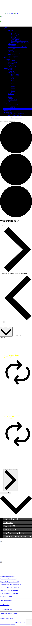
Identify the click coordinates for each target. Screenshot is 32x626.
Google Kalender (11, 519)
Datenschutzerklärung (6, 600)
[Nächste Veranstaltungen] (4, 322)
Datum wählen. (17, 335)
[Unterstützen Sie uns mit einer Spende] (10, 565)
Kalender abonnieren (6, 493)
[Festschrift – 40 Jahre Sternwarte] (9, 593)
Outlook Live (9, 529)
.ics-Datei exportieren (13, 533)
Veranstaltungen (11, 225)
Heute (3, 325)
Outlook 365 (9, 526)
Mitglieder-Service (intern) (7, 618)
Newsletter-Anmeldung (6, 609)
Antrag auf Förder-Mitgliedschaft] (9, 587)
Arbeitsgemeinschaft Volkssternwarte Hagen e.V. (12, 623)
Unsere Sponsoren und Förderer (8, 613)
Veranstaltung (18, 118)
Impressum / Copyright (6, 596)
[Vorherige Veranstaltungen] (17, 319)
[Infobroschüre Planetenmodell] (8, 579)
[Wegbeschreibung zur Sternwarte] (9, 582)
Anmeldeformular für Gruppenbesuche (10, 584)
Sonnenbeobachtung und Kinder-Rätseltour (16, 349)
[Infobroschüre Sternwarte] (7, 576)
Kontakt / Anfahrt (4, 605)
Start (12, 118)
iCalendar (8, 522)
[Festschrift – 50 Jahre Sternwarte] (9, 590)
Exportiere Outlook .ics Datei (17, 536)
